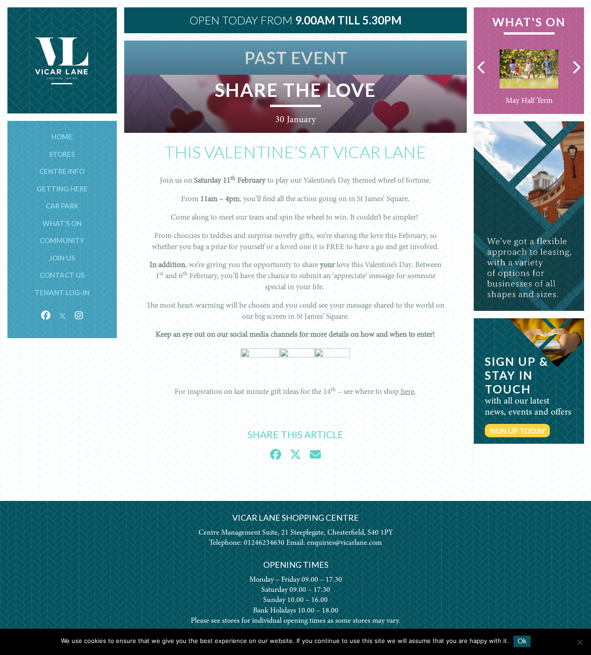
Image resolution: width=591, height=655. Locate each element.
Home (61, 136)
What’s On (62, 223)
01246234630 (264, 543)
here (406, 392)
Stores (62, 154)
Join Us (62, 258)
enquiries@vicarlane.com (344, 543)
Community (62, 240)
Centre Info (61, 171)
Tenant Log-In (62, 292)
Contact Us (62, 275)
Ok (522, 641)
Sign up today (517, 430)
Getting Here (62, 189)
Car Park (62, 206)
